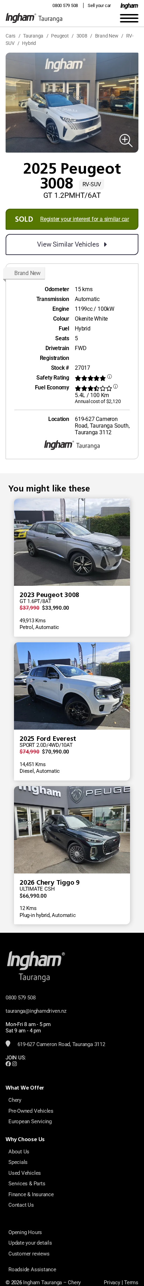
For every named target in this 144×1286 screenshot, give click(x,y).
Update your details (30, 1243)
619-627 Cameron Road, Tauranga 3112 (60, 1044)
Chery (14, 1100)
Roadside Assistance (32, 1269)
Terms (131, 1282)
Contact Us (21, 1205)
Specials (18, 1162)
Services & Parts (26, 1183)
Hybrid (29, 43)
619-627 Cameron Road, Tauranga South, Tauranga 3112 (102, 426)
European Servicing (30, 1121)
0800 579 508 (65, 5)
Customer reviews (28, 1254)
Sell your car (99, 5)
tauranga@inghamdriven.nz (36, 1011)
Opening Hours (25, 1232)
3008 (82, 36)
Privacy (112, 1282)
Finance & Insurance (31, 1194)
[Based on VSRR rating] (109, 378)
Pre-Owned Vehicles (30, 1111)
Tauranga (33, 36)
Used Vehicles (24, 1173)
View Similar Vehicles (68, 244)
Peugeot (60, 36)
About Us (18, 1151)
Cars (10, 36)
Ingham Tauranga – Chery (52, 1282)
